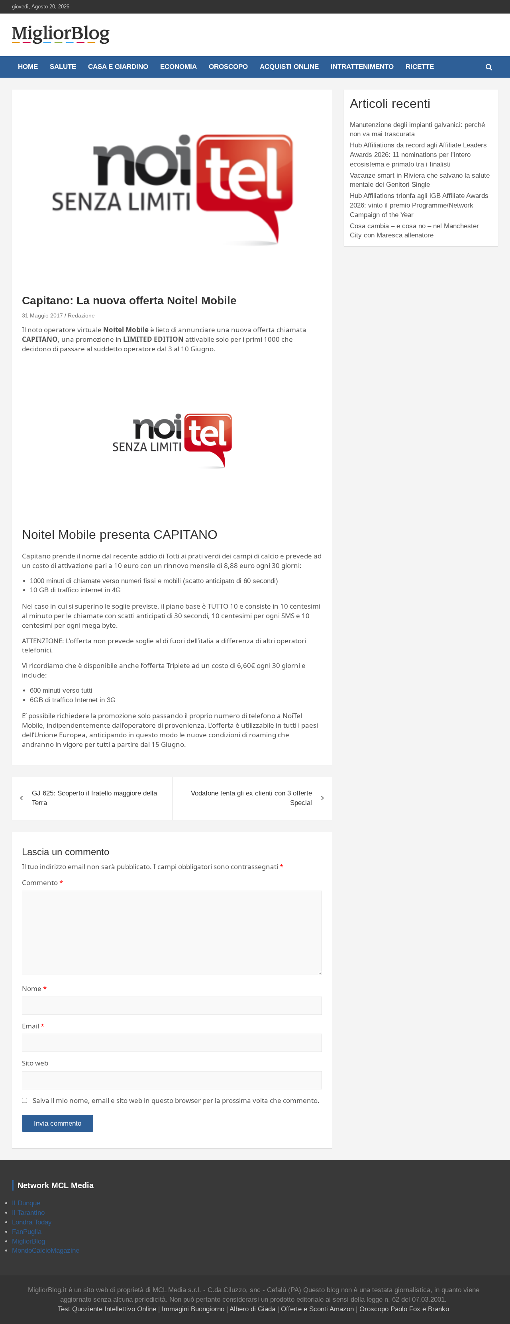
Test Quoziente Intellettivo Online (107, 1309)
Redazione (81, 315)
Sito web (35, 1062)
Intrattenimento (362, 67)
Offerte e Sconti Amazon (317, 1309)
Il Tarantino (28, 1212)
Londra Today (32, 1222)
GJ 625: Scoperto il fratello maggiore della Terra (94, 798)
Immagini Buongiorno (193, 1309)
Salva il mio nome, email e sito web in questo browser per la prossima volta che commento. (176, 1100)
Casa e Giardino (118, 67)
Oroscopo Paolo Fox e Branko (404, 1309)
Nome (34, 988)
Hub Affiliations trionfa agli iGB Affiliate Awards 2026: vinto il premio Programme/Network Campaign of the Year (419, 205)
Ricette (420, 67)
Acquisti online (289, 67)
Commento (42, 882)
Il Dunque (26, 1203)
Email (33, 1025)
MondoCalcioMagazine (45, 1250)
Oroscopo (228, 67)
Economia (178, 67)
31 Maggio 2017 (42, 315)
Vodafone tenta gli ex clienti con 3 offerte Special (251, 798)
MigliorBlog (28, 1241)
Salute (63, 67)
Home (28, 67)
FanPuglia (26, 1232)
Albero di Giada (252, 1309)
